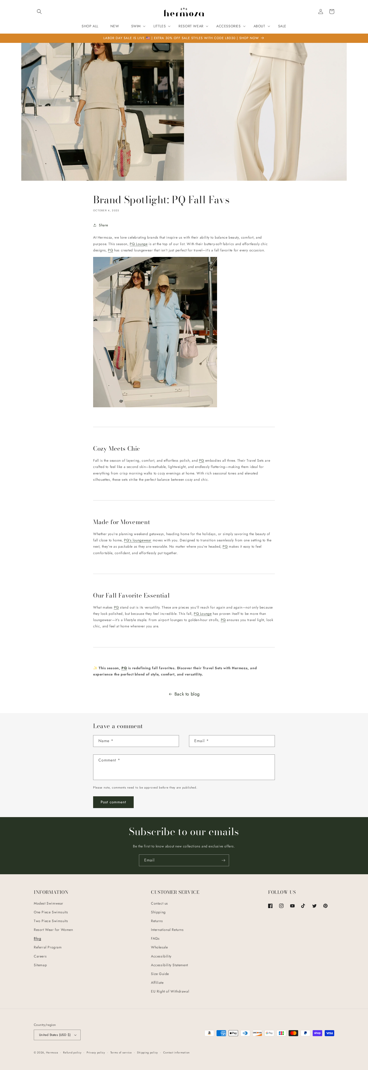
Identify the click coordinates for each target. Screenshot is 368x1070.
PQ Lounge (138, 243)
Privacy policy (96, 1052)
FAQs (155, 938)
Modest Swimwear (48, 903)
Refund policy (72, 1052)
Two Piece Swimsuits (51, 920)
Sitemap (40, 964)
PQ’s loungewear (137, 540)
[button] (39, 11)
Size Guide (160, 973)
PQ (110, 250)
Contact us (159, 903)
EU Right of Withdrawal (170, 991)
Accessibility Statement (169, 964)
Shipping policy (147, 1052)
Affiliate (157, 982)
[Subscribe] (223, 860)
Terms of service (121, 1052)
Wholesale (159, 947)
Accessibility (161, 956)
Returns (157, 920)
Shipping (158, 912)
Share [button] (103, 225)
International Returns (167, 929)
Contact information (176, 1052)
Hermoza (52, 1052)
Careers (40, 956)
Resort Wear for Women (53, 929)
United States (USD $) (55, 1034)
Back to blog (187, 694)
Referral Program (48, 947)
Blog (37, 938)
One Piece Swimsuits (51, 912)
